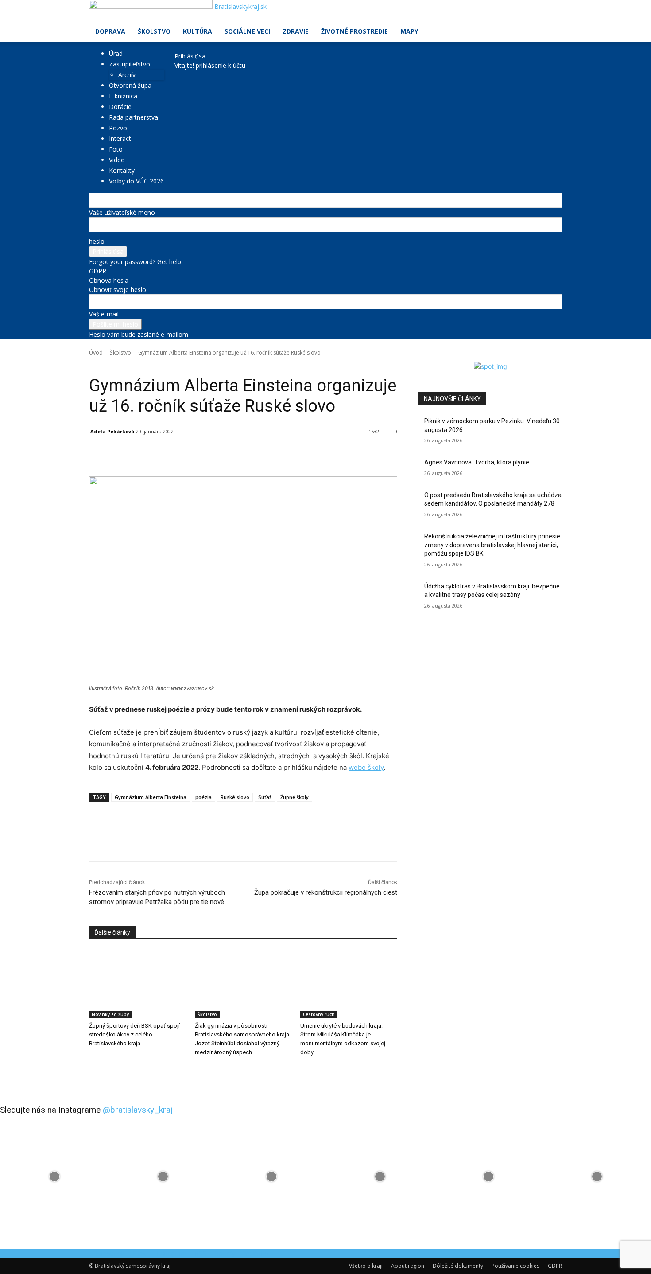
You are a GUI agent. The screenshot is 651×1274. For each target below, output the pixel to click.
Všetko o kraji (366, 1266)
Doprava (110, 31)
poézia (203, 797)
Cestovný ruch (319, 1014)
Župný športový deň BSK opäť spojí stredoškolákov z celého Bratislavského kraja (134, 1034)
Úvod (96, 352)
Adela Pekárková (112, 431)
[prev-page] (91, 1070)
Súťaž (264, 797)
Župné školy (294, 797)
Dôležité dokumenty (458, 1266)
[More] (293, 454)
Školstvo (154, 31)
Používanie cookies (515, 1266)
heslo (97, 241)
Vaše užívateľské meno (122, 212)
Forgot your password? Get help (135, 261)
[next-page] (96, 1070)
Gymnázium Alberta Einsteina (150, 797)
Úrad (116, 53)
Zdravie (296, 31)
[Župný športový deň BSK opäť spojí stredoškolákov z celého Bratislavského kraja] (137, 984)
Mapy (409, 31)
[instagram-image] (54, 1176)
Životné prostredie (354, 31)
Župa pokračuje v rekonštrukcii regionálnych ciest (325, 892)
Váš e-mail (104, 314)
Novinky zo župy (110, 1014)
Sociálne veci (247, 31)
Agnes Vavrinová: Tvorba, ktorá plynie (476, 462)
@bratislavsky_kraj (138, 1110)
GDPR (97, 271)
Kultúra (197, 31)
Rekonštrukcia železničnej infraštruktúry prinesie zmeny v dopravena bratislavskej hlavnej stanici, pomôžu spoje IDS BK (492, 545)
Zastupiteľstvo (129, 64)
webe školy (366, 767)
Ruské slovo (235, 797)
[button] (551, 11)
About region (407, 1266)
